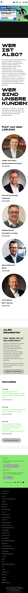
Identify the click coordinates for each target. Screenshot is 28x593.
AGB (8, 587)
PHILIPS (4, 577)
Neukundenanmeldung (7, 553)
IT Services (4, 519)
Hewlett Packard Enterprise (8, 564)
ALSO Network (5, 538)
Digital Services (6, 514)
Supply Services (6, 532)
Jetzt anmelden (8, 477)
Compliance (5, 493)
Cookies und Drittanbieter (16, 587)
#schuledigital (5, 530)
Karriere (4, 496)
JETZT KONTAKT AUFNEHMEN (11, 465)
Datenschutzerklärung (11, 588)
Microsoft (4, 574)
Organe (4, 501)
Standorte (4, 506)
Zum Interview (6, 166)
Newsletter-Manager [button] (13, 371)
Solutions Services (6, 525)
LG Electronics (5, 572)
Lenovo (4, 569)
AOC (3, 561)
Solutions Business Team (8, 527)
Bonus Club (4, 543)
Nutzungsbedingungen (14, 590)
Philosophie (5, 504)
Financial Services (6, 517)
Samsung (4, 580)
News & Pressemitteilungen (8, 499)
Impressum (20, 588)
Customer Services (6, 546)
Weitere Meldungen (11, 440)
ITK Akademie (5, 551)
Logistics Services (6, 522)
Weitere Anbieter (6, 582)
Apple (3, 559)
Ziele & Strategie (6, 509)
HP (2, 566)
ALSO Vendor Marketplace (8, 540)
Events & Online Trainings (8, 548)
